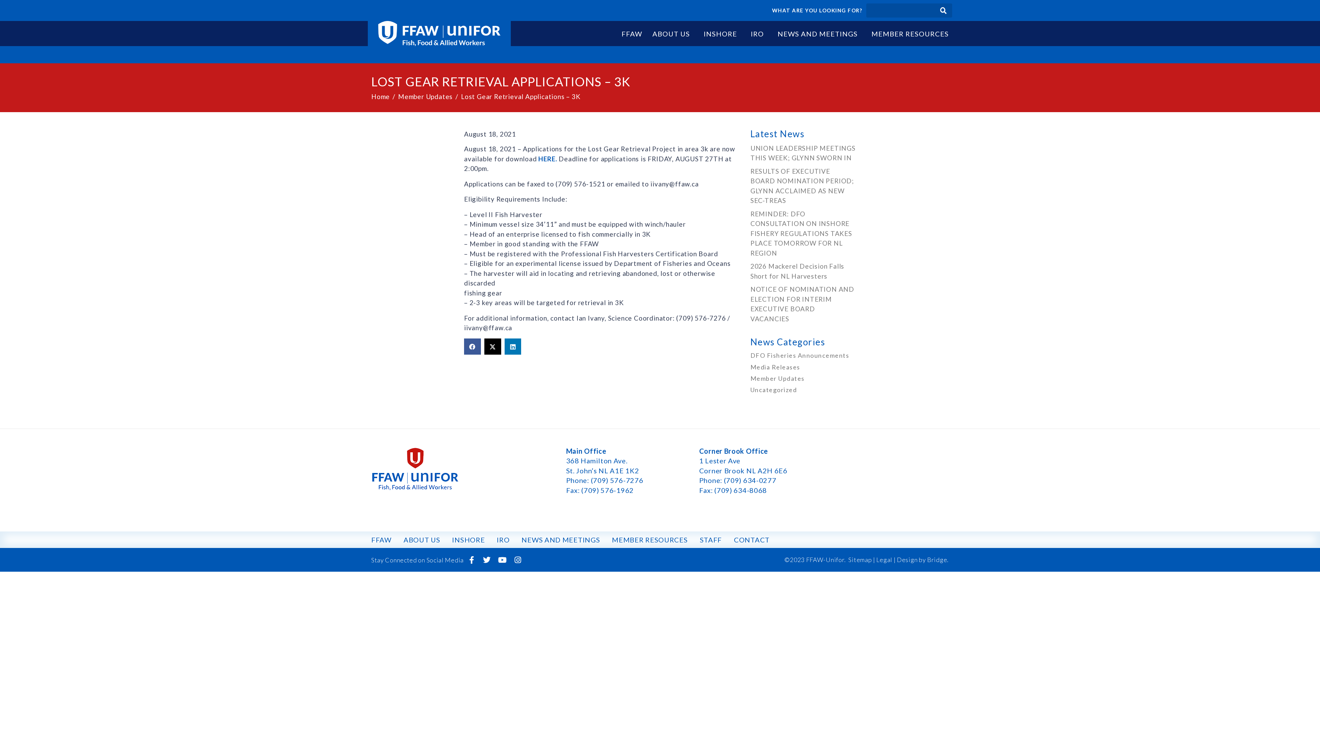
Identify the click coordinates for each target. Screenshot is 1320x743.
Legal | (885, 559)
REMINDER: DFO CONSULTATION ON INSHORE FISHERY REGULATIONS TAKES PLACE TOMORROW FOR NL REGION (801, 233)
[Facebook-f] (471, 560)
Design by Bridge (922, 559)
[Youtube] (502, 560)
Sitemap (860, 559)
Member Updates (777, 378)
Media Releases (775, 367)
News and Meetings (818, 34)
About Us (671, 34)
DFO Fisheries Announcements (799, 355)
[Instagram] (517, 560)
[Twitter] (487, 560)
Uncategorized (773, 390)
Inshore (720, 34)
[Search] (943, 10)
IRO (757, 34)
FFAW (632, 34)
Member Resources (910, 34)
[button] (472, 346)
